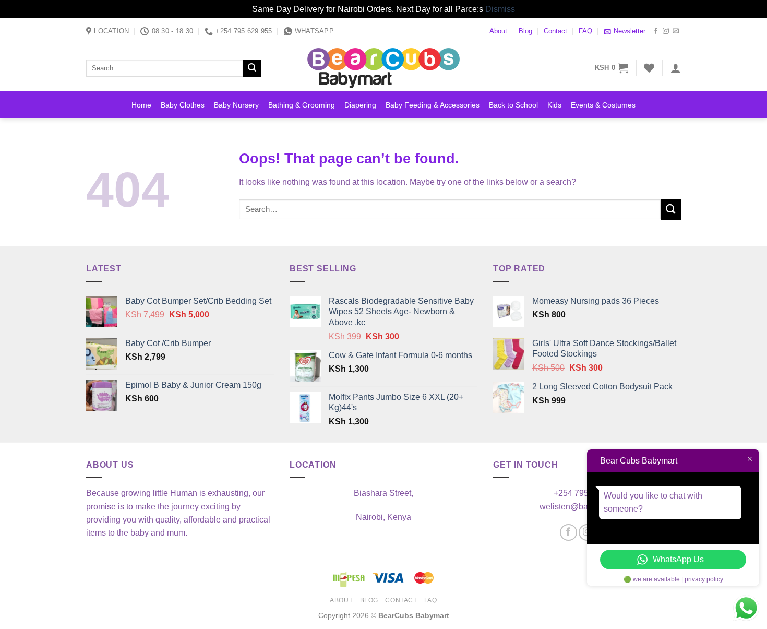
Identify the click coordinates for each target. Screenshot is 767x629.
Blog (525, 31)
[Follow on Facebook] (656, 31)
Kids (554, 105)
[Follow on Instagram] (666, 31)
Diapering (360, 105)
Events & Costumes (603, 105)
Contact (555, 31)
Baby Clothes (183, 105)
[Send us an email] (676, 31)
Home (141, 105)
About (498, 31)
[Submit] (252, 68)
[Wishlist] (649, 67)
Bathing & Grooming (301, 105)
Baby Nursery (236, 105)
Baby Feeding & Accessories (433, 105)
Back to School (513, 105)
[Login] (675, 67)
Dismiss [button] (500, 9)
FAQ (585, 31)
